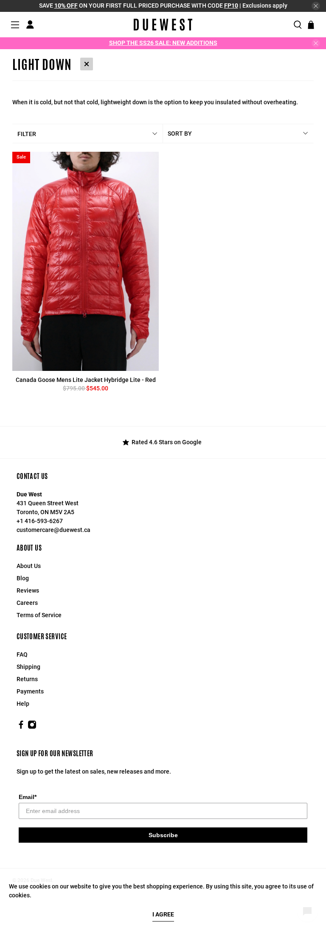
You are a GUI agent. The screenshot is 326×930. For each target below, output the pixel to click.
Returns (27, 679)
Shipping (28, 666)
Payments (30, 691)
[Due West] (163, 25)
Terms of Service (39, 615)
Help (23, 703)
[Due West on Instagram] (32, 727)
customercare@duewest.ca (53, 529)
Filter (26, 134)
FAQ (22, 654)
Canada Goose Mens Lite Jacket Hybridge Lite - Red (86, 379)
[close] (316, 6)
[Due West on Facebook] (21, 727)
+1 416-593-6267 (40, 521)
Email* (28, 797)
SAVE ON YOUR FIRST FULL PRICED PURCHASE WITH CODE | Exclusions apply (163, 5)
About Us (29, 565)
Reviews (28, 590)
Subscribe (163, 835)
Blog (23, 578)
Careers (27, 602)
